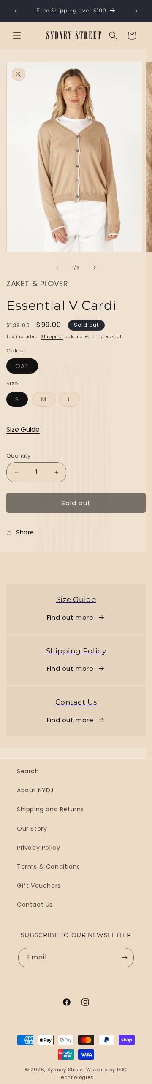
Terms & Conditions (48, 866)
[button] (17, 35)
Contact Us (35, 904)
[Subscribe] (124, 957)
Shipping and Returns (50, 809)
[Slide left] (57, 267)
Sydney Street (65, 1069)
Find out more (70, 617)
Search (28, 771)
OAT (26, 367)
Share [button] (25, 532)
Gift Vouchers (39, 885)
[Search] (113, 35)
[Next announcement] (136, 11)
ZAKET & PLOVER (37, 283)
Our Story (32, 828)
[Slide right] (94, 267)
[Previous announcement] (15, 11)
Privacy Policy (38, 847)
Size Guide (23, 429)
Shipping (52, 336)
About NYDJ (35, 790)
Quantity (18, 456)
